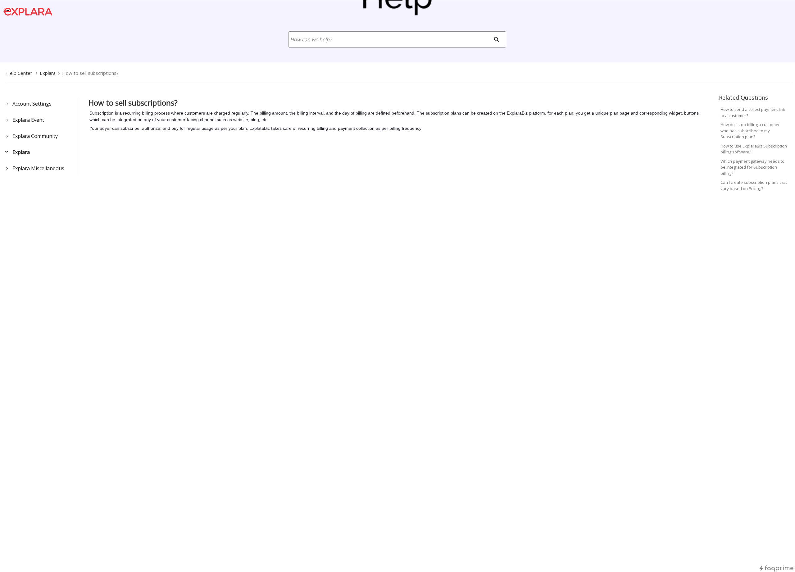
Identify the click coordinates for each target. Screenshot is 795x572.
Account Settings (32, 103)
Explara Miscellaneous (38, 168)
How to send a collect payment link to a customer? (752, 112)
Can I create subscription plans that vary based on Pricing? (753, 185)
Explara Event (28, 119)
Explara (21, 152)
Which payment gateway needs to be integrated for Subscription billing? (752, 167)
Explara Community (35, 136)
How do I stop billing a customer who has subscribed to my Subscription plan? (750, 130)
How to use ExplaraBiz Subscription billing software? (753, 149)
